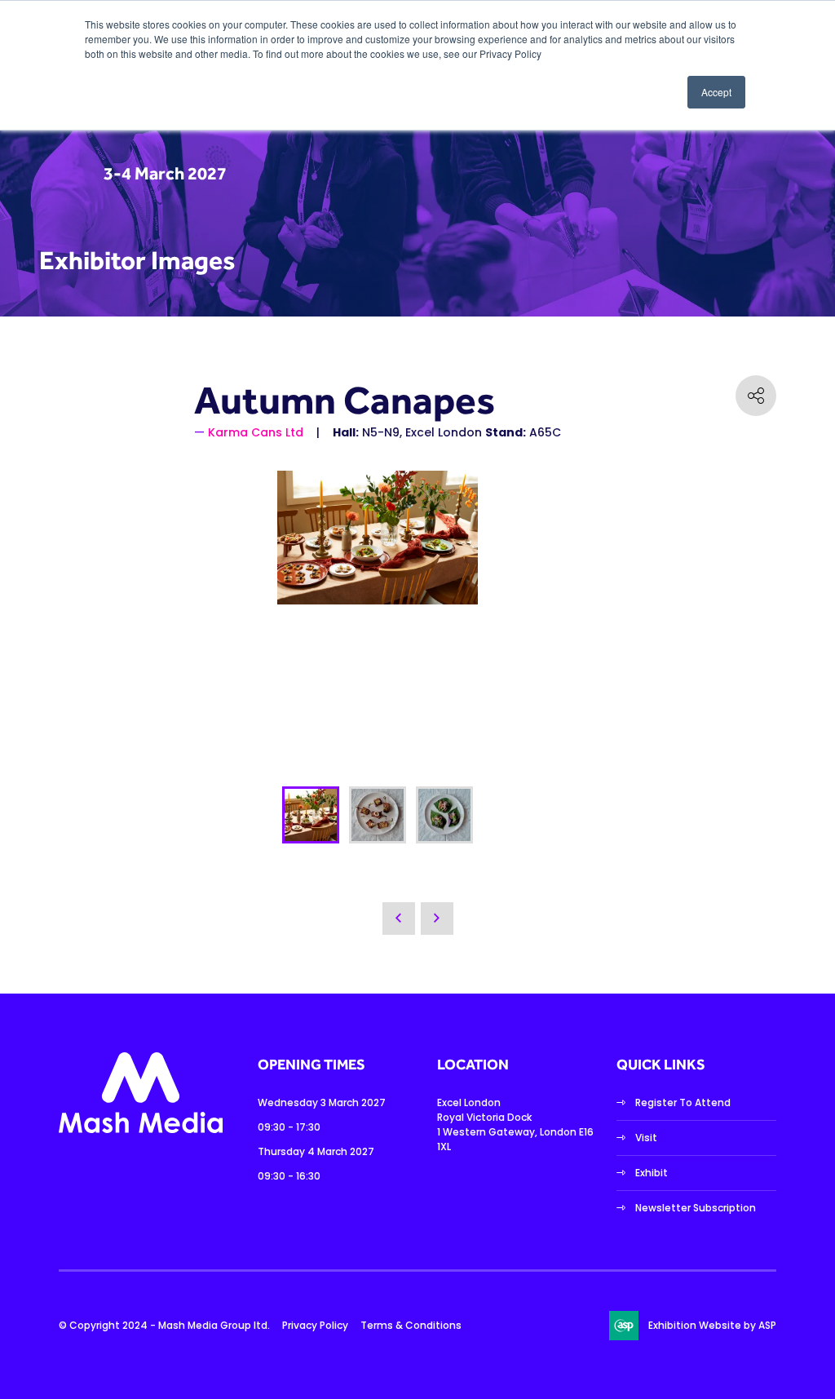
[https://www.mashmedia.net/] (141, 1129)
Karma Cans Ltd (255, 432)
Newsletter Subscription (695, 1208)
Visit (646, 1137)
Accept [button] (716, 92)
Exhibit (651, 1173)
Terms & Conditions (411, 1325)
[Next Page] (437, 918)
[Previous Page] (398, 918)
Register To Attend (683, 1102)
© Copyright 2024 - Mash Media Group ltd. (164, 1325)
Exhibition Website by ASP (712, 1325)
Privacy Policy (315, 1325)
